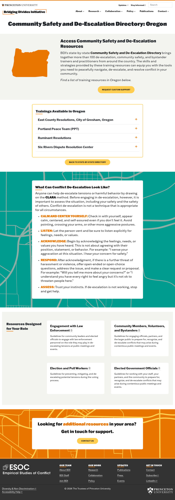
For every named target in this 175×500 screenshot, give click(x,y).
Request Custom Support (116, 89)
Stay (137, 5)
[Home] (24, 13)
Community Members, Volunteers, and (139, 328)
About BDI (64, 470)
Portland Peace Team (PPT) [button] (58, 129)
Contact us (87, 441)
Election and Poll (69, 368)
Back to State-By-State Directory (87, 162)
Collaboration (112, 11)
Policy (130, 11)
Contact (162, 11)
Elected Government (136, 368)
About (79, 11)
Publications (147, 11)
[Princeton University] (20, 5)
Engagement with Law (66, 328)
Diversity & (18, 488)
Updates (122, 5)
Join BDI (63, 480)
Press (120, 475)
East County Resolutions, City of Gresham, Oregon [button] (75, 120)
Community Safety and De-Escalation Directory (126, 53)
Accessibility (11, 491)
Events (121, 480)
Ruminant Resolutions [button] (54, 138)
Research (93, 11)
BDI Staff (64, 475)
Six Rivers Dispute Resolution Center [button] (65, 147)
